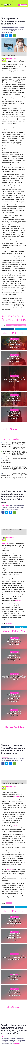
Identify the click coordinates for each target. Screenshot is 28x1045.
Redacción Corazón (11, 58)
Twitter (21, 329)
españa (18, 325)
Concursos (14, 710)
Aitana (8, 325)
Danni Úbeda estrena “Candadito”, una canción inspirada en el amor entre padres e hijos (14, 400)
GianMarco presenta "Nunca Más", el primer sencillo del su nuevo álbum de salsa (14, 359)
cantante (23, 325)
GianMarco (9, 903)
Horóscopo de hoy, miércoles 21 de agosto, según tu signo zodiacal (19, 460)
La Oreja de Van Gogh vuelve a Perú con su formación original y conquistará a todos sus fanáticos (14, 415)
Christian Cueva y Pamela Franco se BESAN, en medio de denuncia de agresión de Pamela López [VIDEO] (19, 453)
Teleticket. (17, 1043)
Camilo (4, 1037)
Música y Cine (14, 339)
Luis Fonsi (5, 505)
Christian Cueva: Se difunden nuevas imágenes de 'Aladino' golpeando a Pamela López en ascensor (19, 468)
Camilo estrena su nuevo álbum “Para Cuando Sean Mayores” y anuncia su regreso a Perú (14, 379)
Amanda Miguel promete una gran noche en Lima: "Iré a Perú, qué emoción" (14, 993)
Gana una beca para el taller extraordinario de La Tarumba (14, 713)
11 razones (13, 325)
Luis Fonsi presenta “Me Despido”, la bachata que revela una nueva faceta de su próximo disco (14, 344)
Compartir (8, 329)
